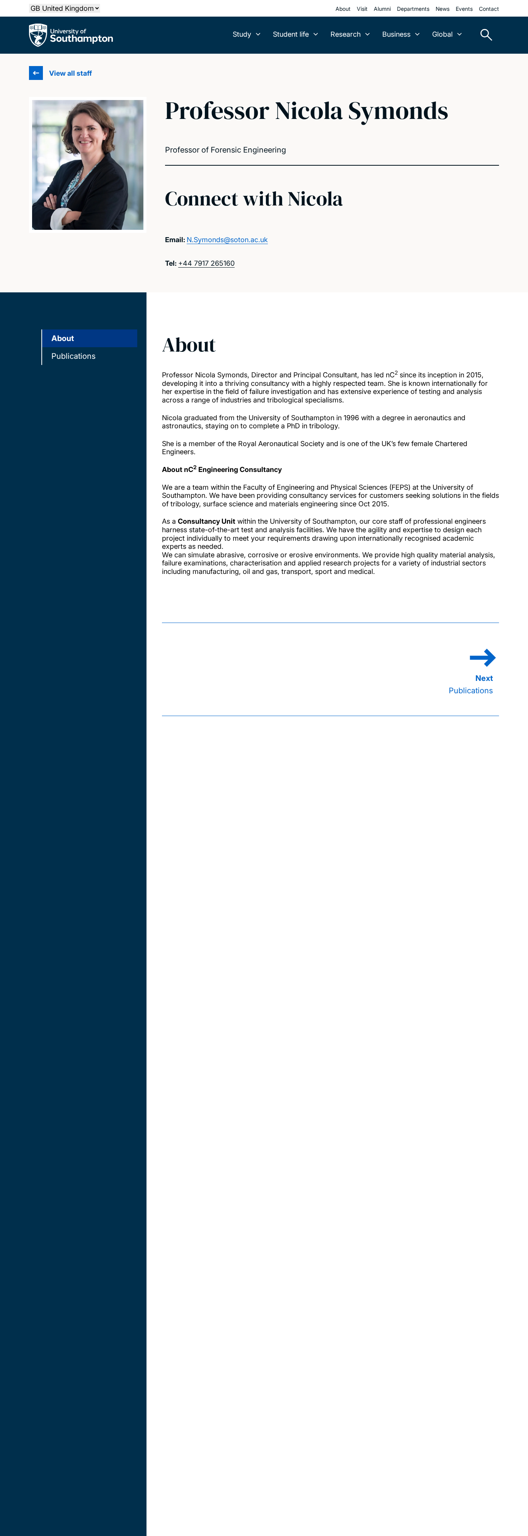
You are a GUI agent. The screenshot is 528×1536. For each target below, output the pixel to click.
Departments (413, 8)
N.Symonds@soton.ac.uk (227, 240)
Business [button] (396, 34)
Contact (489, 8)
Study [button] (242, 34)
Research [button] (345, 34)
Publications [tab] (73, 356)
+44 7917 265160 (206, 263)
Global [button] (442, 34)
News (443, 8)
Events (464, 8)
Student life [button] (291, 34)
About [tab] (62, 338)
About (343, 8)
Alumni (382, 8)
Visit (362, 8)
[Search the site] (483, 35)
